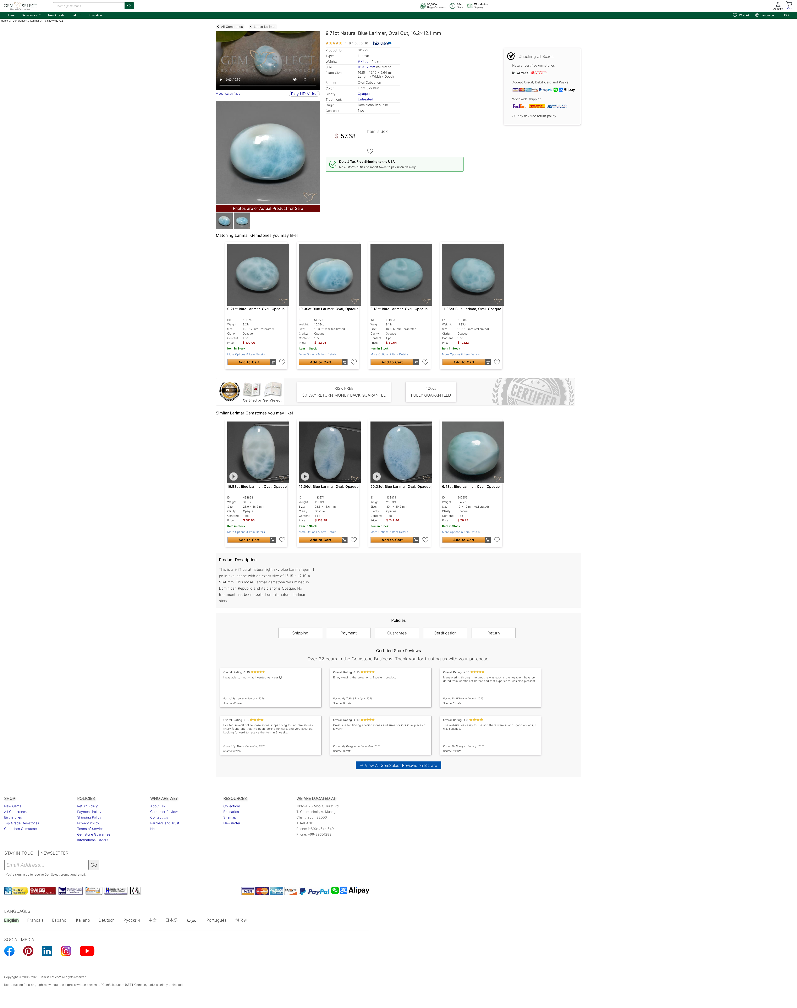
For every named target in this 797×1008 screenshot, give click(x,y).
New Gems (12, 806)
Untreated (365, 99)
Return (494, 632)
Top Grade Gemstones (21, 823)
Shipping (300, 632)
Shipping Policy (89, 817)
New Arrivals (56, 15)
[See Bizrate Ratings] (382, 43)
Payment (349, 632)
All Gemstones (15, 812)
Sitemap (229, 817)
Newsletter (231, 823)
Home (11, 15)
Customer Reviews (164, 812)
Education (95, 15)
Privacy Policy (88, 823)
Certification (445, 632)
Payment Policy (89, 812)
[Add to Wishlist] (370, 151)
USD (786, 15)
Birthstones (13, 817)
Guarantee (397, 632)
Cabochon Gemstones (21, 829)
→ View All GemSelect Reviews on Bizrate (398, 765)
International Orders (92, 840)
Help (76, 14)
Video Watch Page (228, 93)
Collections (232, 806)
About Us (157, 806)
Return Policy (87, 806)
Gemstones (31, 14)
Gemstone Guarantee (93, 834)
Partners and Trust (164, 823)
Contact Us (159, 817)
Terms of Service (90, 829)
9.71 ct (363, 61)
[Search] (129, 5)
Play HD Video (304, 93)
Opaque (364, 94)
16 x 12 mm (366, 67)
